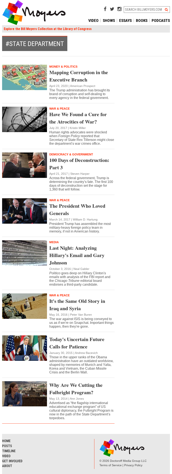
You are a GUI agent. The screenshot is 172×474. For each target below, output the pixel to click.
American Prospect (82, 86)
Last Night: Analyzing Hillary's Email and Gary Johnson (76, 255)
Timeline (9, 451)
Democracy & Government (71, 154)
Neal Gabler (81, 268)
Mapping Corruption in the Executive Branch (78, 75)
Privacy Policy (133, 465)
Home (6, 441)
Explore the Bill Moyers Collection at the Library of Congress (48, 29)
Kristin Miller (78, 128)
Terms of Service (110, 465)
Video (93, 20)
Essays (125, 20)
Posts (7, 446)
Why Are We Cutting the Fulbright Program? (76, 388)
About (7, 466)
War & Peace (59, 108)
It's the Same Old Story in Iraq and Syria (77, 304)
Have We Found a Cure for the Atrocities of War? (78, 117)
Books (141, 20)
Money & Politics (63, 66)
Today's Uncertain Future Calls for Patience (76, 342)
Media (54, 242)
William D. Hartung (85, 219)
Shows (109, 20)
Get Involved (12, 461)
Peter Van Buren (81, 314)
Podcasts (161, 20)
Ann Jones (77, 398)
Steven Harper (80, 173)
